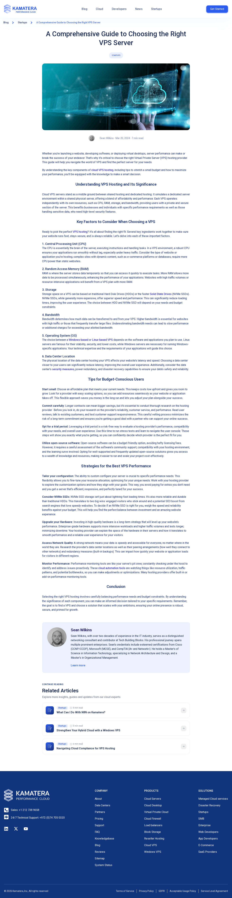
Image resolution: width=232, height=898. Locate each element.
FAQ (97, 832)
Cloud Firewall (152, 818)
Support (99, 825)
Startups (156, 9)
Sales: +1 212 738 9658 (25, 810)
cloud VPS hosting (102, 170)
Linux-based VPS (102, 339)
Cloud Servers (152, 798)
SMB (201, 818)
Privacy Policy (146, 891)
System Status (103, 865)
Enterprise (204, 825)
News (139, 9)
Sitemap (100, 858)
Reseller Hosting (154, 838)
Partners (100, 812)
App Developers (208, 838)
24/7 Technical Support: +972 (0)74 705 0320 (38, 817)
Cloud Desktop (153, 805)
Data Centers (102, 805)
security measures (63, 369)
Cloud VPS (150, 845)
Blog (84, 9)
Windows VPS (152, 851)
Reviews (100, 851)
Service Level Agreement (214, 891)
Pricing (99, 818)
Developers (119, 9)
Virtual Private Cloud (156, 812)
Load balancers (153, 825)
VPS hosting (80, 231)
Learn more (78, 665)
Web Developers (208, 832)
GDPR (162, 891)
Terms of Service (125, 891)
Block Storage (152, 832)
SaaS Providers (207, 851)
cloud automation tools (111, 568)
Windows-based (78, 339)
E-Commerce (206, 845)
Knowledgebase (104, 838)
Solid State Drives (161, 294)
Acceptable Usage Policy (183, 891)
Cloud (99, 9)
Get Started (217, 9)
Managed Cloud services (213, 798)
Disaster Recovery (209, 805)
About (98, 798)
